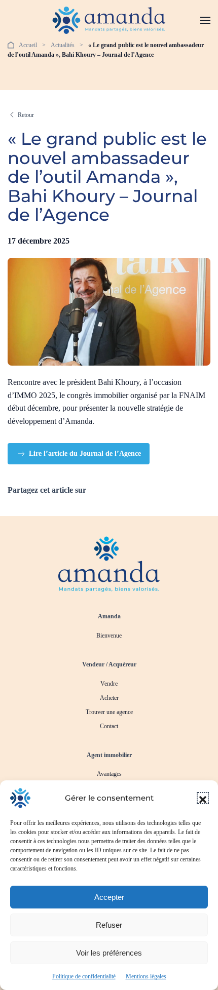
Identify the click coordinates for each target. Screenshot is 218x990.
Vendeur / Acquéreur (109, 664)
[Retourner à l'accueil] (109, 20)
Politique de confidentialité (84, 976)
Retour (26, 114)
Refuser (109, 925)
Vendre (109, 683)
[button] (203, 798)
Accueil (28, 45)
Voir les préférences (109, 952)
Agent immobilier (109, 755)
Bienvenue (109, 635)
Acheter (109, 697)
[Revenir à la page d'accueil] (109, 563)
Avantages (109, 773)
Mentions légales (146, 976)
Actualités (63, 45)
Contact (109, 726)
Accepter (109, 897)
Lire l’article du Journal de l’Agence (85, 453)
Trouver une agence (109, 712)
